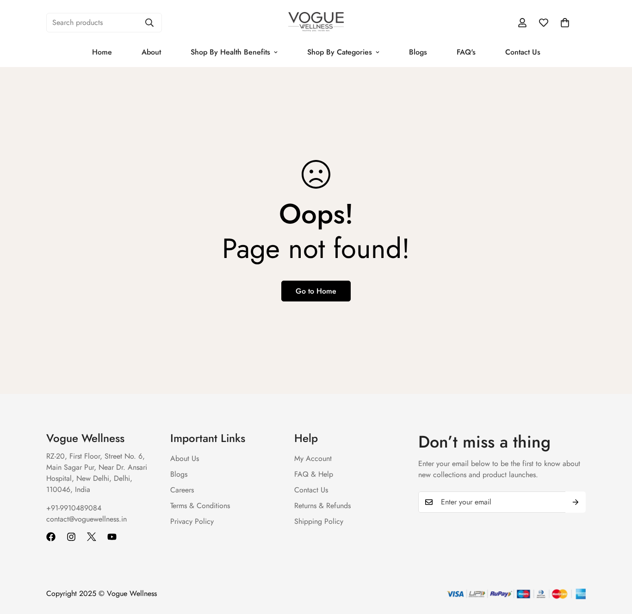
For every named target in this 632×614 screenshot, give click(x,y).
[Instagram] (71, 536)
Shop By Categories (339, 52)
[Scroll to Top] (614, 563)
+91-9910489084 (73, 508)
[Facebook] (51, 536)
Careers (182, 490)
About (151, 52)
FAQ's (466, 52)
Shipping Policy (318, 521)
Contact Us (522, 52)
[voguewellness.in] (316, 22)
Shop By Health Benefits (230, 52)
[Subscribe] (575, 502)
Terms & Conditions (200, 505)
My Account (313, 458)
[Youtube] (112, 536)
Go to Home (316, 291)
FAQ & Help (313, 474)
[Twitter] (91, 536)
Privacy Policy (192, 521)
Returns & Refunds (322, 505)
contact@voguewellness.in (86, 519)
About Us (184, 458)
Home (102, 52)
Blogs (418, 52)
